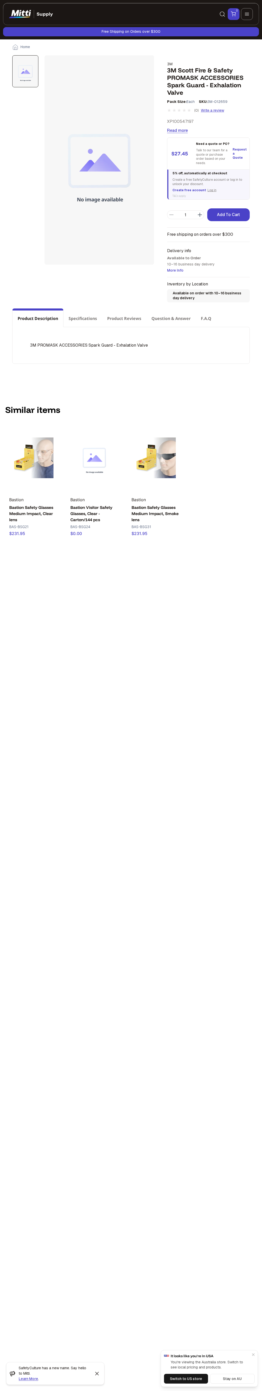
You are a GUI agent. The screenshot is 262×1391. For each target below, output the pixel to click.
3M (169, 64)
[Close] (253, 1355)
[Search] (222, 14)
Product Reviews (124, 318)
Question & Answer (171, 318)
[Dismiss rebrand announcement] (97, 1373)
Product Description (38, 318)
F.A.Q (206, 318)
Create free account (189, 190)
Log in (212, 190)
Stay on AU (232, 1378)
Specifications (83, 318)
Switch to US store (186, 1378)
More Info (175, 270)
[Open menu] (247, 14)
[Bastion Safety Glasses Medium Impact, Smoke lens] (155, 458)
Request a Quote (239, 153)
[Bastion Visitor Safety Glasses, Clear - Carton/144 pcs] (94, 458)
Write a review (212, 110)
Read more (177, 130)
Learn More (28, 1378)
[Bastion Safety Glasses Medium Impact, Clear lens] (33, 458)
